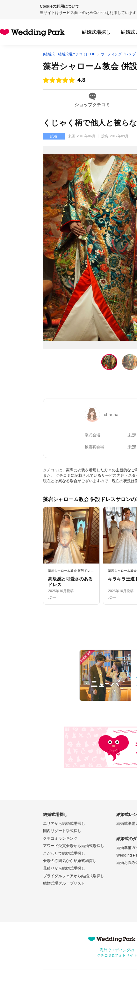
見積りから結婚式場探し (64, 868)
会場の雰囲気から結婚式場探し (70, 860)
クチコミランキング (60, 838)
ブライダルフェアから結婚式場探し (73, 876)
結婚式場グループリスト (64, 883)
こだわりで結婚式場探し (64, 853)
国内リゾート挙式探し (62, 831)
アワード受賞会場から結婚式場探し (73, 846)
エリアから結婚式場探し (64, 823)
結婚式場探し (96, 32)
